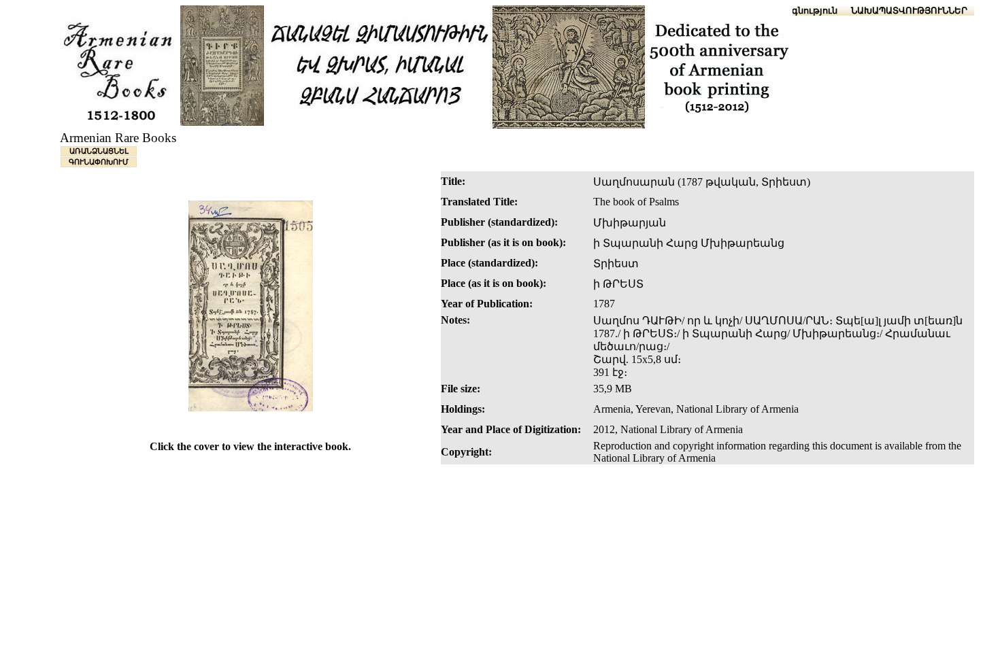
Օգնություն (811, 10)
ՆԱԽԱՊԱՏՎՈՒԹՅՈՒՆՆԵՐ (909, 10)
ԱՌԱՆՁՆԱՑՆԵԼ (99, 151)
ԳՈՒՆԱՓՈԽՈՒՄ (99, 162)
